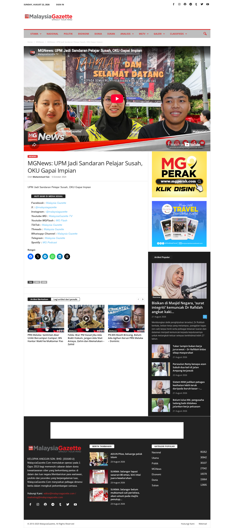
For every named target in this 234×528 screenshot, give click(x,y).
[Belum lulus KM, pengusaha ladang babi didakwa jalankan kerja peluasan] (161, 405)
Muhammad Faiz (41, 176)
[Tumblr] (196, 4)
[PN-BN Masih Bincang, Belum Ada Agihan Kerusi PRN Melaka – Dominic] (126, 318)
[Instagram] (179, 4)
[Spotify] (185, 4)
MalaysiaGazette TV (60, 216)
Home (30, 42)
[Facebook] (173, 4)
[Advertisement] (86, 271)
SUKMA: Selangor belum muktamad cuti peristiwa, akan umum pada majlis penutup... (125, 494)
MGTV (142, 33)
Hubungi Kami (188, 523)
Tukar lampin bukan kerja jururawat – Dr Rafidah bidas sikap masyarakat (189, 349)
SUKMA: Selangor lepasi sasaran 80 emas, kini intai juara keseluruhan (126, 475)
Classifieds (177, 33)
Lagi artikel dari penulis (65, 299)
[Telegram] (190, 4)
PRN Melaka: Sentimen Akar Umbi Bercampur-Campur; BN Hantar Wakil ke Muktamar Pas (45, 338)
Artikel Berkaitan (39, 299)
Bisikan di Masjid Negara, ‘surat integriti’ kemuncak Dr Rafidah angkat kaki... (178, 307)
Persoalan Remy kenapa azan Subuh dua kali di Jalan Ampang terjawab (189, 367)
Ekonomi (83, 33)
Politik (68, 33)
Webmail (203, 523)
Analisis (125, 33)
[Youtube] (207, 4)
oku (37, 282)
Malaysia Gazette (56, 202)
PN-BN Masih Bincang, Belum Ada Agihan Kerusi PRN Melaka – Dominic (125, 338)
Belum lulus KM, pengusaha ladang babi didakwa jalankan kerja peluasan (188, 403)
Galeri (158, 33)
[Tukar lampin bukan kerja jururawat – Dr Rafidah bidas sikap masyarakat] (161, 351)
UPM (44, 282)
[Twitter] (202, 4)
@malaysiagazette (46, 207)
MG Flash (61, 220)
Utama (34, 33)
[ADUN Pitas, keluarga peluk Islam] (99, 459)
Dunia (98, 33)
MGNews (40, 42)
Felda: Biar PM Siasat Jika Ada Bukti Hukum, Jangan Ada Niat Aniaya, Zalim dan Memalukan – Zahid (86, 339)
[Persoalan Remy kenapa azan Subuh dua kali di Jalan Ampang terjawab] (161, 369)
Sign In (60, 4)
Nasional (52, 33)
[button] (205, 34)
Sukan (111, 33)
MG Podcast (50, 242)
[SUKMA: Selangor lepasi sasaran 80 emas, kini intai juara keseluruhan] (99, 477)
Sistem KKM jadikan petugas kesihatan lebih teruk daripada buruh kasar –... (189, 385)
